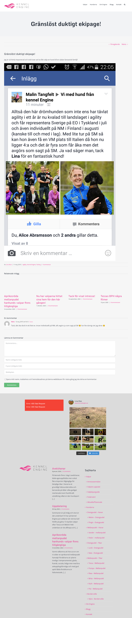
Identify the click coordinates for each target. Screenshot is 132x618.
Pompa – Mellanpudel (97, 568)
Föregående (115, 44)
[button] (124, 4)
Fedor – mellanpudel (96, 538)
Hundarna (90, 507)
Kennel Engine (31, 264)
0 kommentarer (22, 309)
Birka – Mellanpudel (96, 578)
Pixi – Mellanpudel (96, 589)
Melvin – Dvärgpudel (96, 517)
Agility (24, 264)
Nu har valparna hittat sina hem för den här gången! (49, 299)
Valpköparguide (93, 492)
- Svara (30, 322)
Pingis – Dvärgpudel (96, 522)
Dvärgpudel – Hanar (95, 512)
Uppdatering (59, 506)
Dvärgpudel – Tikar (94, 543)
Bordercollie (92, 594)
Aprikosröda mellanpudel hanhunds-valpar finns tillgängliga (17, 301)
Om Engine (90, 604)
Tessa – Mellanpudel (96, 563)
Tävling (38, 264)
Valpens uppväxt (93, 487)
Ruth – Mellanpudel (96, 584)
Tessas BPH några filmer (111, 297)
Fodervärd (91, 497)
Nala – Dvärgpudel (96, 553)
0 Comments (67, 471)
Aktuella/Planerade (94, 502)
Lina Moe (9, 264)
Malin (13, 322)
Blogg (88, 609)
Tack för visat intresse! (81, 296)
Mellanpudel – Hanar (95, 527)
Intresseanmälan (93, 482)
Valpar (88, 476)
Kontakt (89, 614)
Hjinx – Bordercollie (96, 599)
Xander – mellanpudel (97, 532)
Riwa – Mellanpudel (96, 573)
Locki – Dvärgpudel (96, 548)
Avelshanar (58, 468)
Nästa (124, 44)
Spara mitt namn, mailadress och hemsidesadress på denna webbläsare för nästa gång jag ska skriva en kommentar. (51, 379)
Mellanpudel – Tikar (94, 558)
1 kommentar (46, 264)
